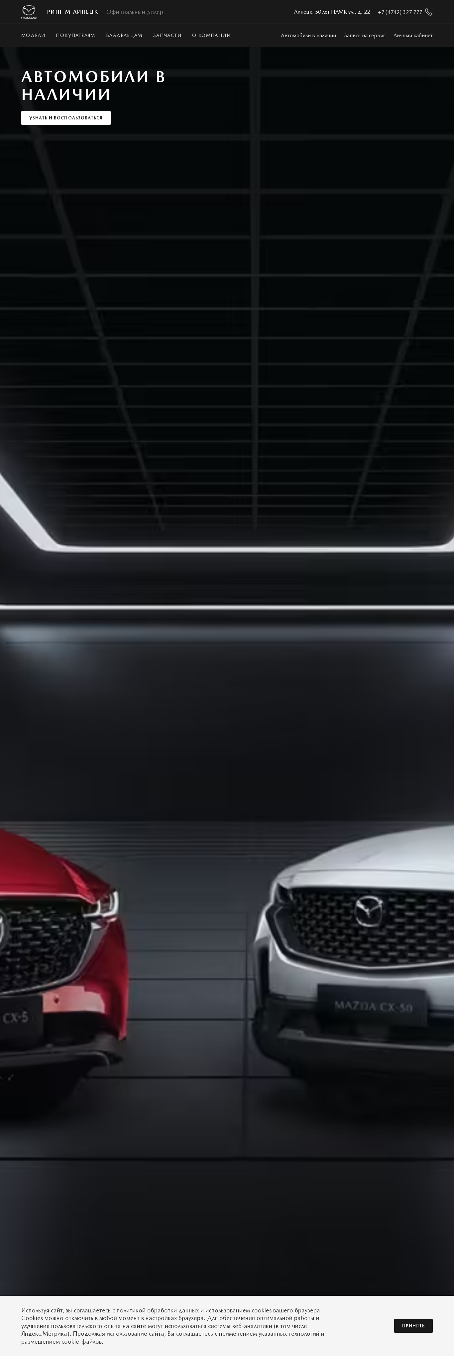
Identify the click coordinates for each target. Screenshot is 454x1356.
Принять (413, 1325)
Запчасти (167, 35)
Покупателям (75, 35)
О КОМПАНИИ (211, 35)
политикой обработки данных (158, 1310)
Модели (33, 35)
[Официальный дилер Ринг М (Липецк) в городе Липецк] (29, 12)
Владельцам (124, 35)
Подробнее (44, 111)
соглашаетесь (92, 1310)
